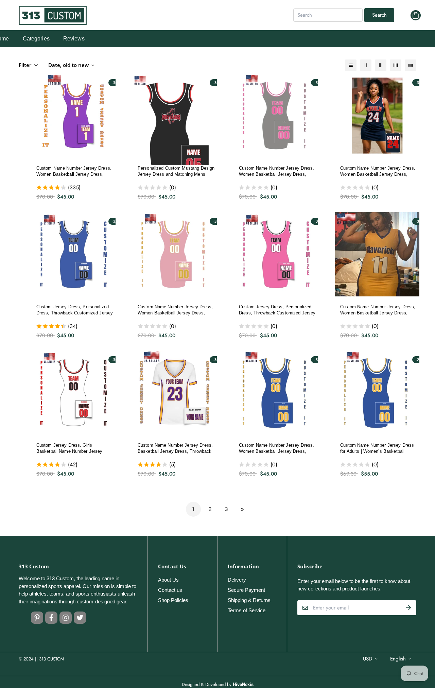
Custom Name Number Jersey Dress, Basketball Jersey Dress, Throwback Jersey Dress (175, 449)
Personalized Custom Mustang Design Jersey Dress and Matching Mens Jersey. (176, 172)
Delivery (237, 580)
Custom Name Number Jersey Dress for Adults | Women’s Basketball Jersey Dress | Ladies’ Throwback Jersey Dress (377, 449)
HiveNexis (243, 684)
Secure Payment (246, 590)
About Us (168, 580)
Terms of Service (246, 610)
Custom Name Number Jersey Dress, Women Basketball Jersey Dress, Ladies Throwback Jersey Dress (73, 172)
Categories (36, 38)
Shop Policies (173, 600)
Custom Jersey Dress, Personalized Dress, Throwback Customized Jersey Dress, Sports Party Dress (74, 310)
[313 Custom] (53, 15)
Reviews (74, 38)
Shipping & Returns (249, 600)
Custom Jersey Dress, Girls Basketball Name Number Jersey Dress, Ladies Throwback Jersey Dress (69, 449)
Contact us (170, 590)
